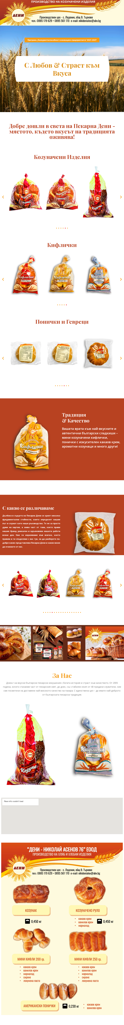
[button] (3, 197)
